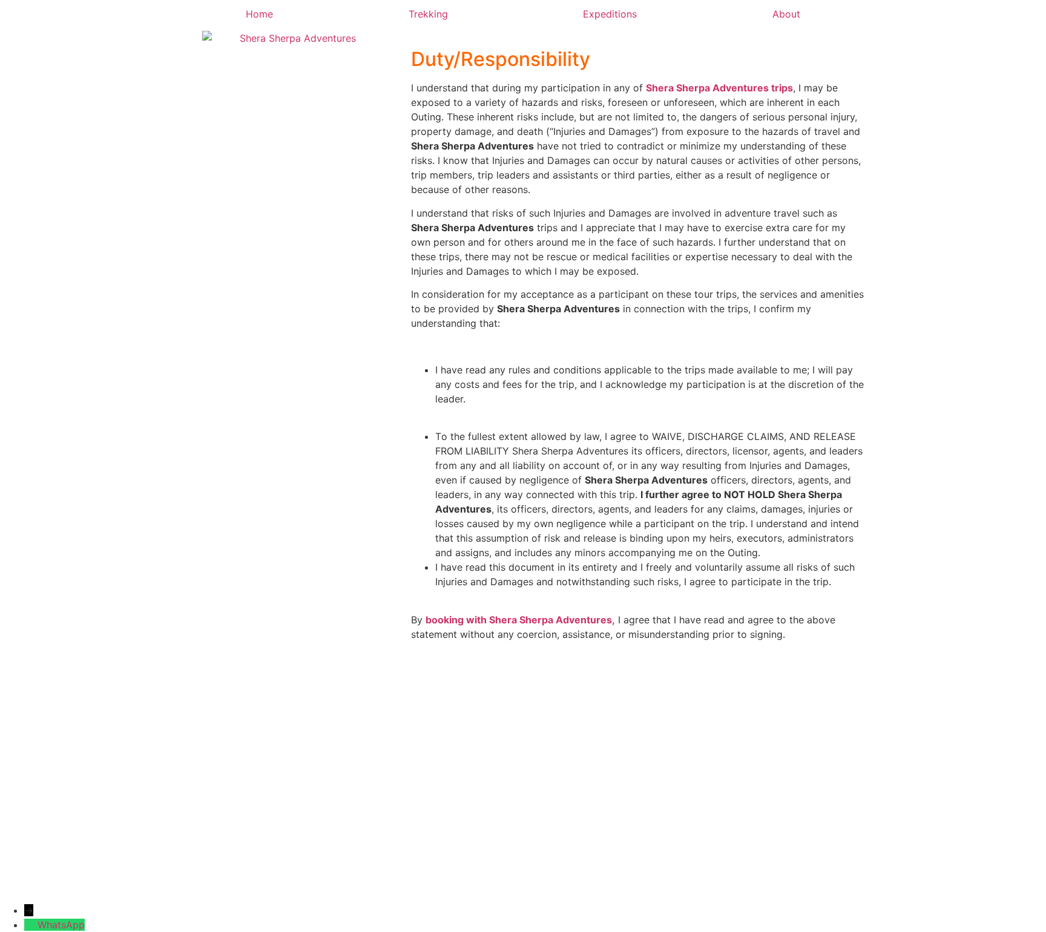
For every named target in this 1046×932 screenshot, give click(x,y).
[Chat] (31, 925)
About (786, 14)
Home (259, 14)
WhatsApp (61, 925)
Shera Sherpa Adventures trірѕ (719, 88)
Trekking (428, 14)
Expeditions (610, 14)
